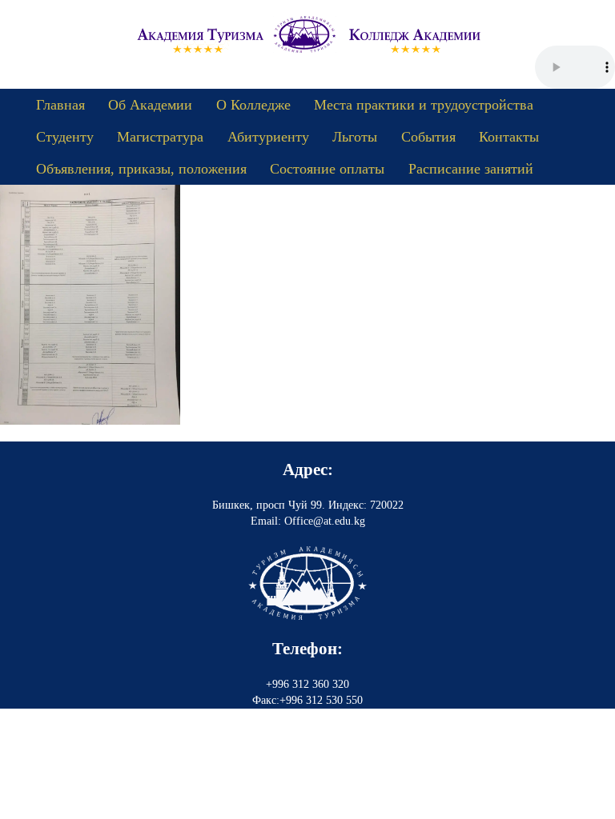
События (428, 137)
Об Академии (150, 105)
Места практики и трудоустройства (423, 105)
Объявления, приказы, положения (141, 169)
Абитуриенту (268, 137)
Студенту (65, 137)
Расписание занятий (470, 169)
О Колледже (253, 105)
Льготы (354, 137)
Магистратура (160, 137)
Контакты (509, 137)
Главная (60, 105)
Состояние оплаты (327, 169)
